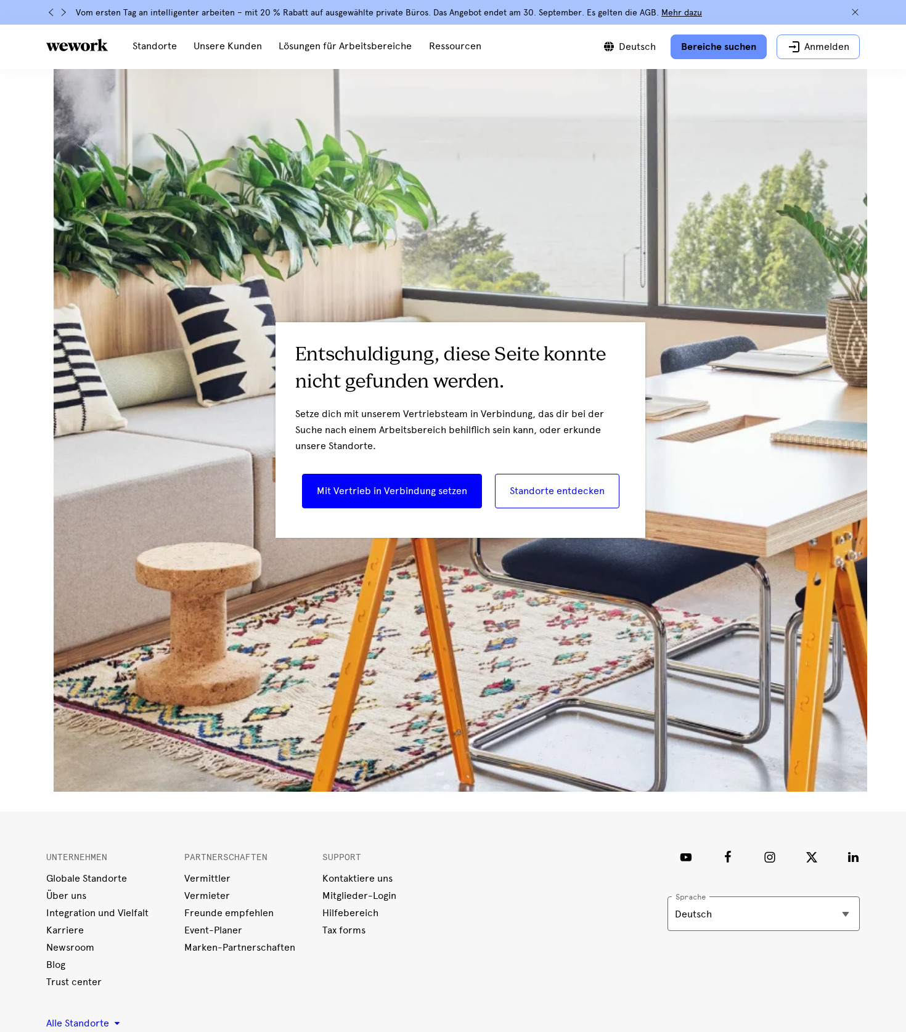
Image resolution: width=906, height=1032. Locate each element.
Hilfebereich (350, 913)
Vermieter (207, 895)
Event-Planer (213, 930)
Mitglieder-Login (359, 895)
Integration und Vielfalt (97, 913)
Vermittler (207, 878)
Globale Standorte (86, 878)
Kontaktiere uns (357, 878)
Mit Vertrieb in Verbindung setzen (392, 491)
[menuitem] (155, 46)
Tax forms (343, 930)
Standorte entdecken (557, 491)
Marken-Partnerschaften (239, 947)
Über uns (66, 895)
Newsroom (70, 947)
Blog (55, 964)
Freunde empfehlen (229, 913)
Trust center (74, 982)
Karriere (65, 930)
